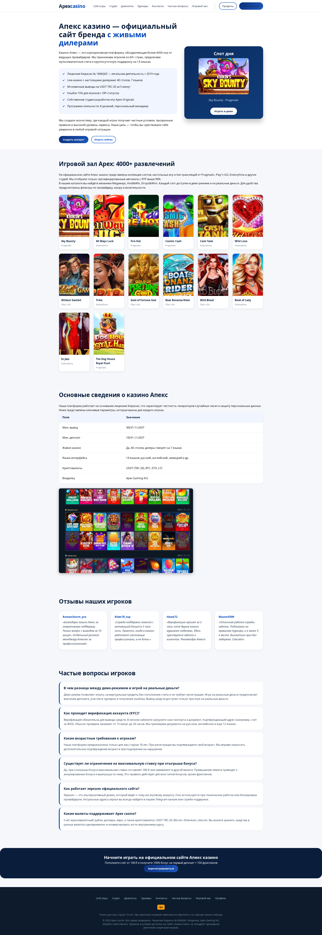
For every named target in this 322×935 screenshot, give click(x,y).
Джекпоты (127, 6)
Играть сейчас (103, 139)
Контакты (158, 6)
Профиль (228, 6)
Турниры (142, 6)
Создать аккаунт (73, 139)
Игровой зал (200, 6)
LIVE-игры (99, 6)
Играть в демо (223, 111)
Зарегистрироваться (161, 868)
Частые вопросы (178, 6)
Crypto (113, 6)
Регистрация (251, 6)
